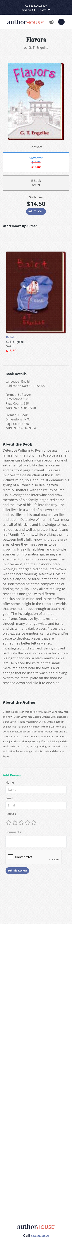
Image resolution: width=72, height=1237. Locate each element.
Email (9, 798)
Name (10, 782)
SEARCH (26, 10)
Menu (63, 21)
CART (43, 10)
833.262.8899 (39, 5)
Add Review (12, 775)
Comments (13, 832)
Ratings (11, 814)
